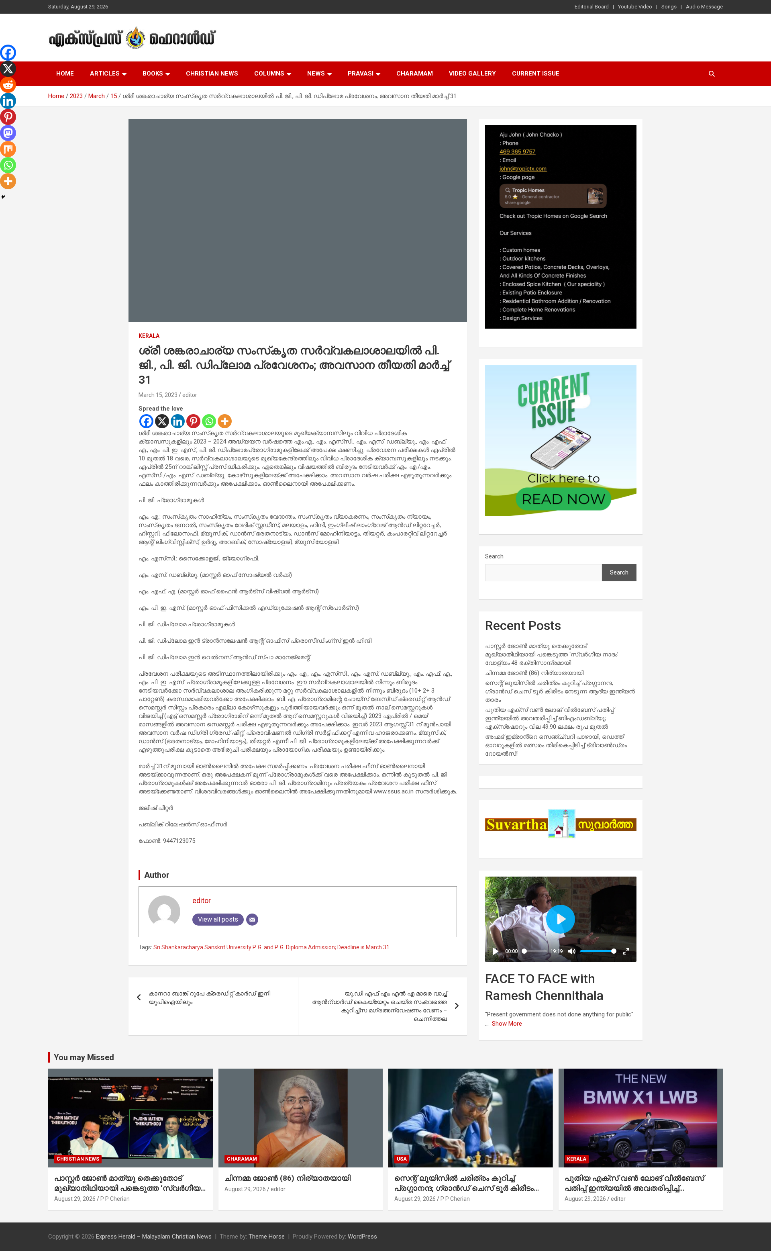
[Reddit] (8, 85)
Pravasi (360, 73)
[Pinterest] (193, 421)
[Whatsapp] (209, 421)
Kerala (149, 336)
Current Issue (535, 73)
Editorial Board (592, 7)
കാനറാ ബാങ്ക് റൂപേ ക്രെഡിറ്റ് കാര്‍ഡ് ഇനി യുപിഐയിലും (209, 998)
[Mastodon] (8, 133)
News (316, 73)
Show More (507, 1023)
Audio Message (704, 7)
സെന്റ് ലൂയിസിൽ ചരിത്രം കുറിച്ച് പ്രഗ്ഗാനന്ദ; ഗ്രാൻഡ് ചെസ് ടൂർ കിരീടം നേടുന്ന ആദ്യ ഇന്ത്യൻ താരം (560, 691)
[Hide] (3, 197)
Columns (269, 73)
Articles (105, 73)
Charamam (414, 73)
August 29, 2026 (75, 1199)
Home (65, 73)
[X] (162, 421)
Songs (669, 7)
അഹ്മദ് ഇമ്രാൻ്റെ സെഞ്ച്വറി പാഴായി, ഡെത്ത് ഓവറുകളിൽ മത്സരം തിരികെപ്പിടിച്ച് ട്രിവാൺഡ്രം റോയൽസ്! (556, 745)
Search (494, 556)
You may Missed (84, 1057)
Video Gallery (472, 73)
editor (189, 395)
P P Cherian (115, 1199)
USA (402, 1159)
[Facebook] (146, 421)
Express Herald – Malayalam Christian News (154, 1236)
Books (153, 73)
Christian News (212, 73)
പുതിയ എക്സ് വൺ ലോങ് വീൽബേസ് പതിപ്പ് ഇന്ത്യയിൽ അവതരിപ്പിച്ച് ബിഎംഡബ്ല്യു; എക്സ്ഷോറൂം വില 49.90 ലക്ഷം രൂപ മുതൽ (549, 718)
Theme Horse (267, 1236)
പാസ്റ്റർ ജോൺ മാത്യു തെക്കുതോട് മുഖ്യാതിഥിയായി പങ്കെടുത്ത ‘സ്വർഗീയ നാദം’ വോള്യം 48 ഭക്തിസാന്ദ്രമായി (551, 654)
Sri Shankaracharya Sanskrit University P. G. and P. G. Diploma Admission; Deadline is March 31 (271, 947)
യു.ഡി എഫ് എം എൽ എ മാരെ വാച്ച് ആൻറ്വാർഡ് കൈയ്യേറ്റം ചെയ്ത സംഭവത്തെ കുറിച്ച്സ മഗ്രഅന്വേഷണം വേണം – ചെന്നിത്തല (379, 1006)
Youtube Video (635, 7)
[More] (225, 421)
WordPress (362, 1236)
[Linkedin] (178, 421)
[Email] (252, 920)
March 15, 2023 (158, 395)
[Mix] (8, 149)
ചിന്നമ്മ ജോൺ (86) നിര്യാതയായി (534, 673)
